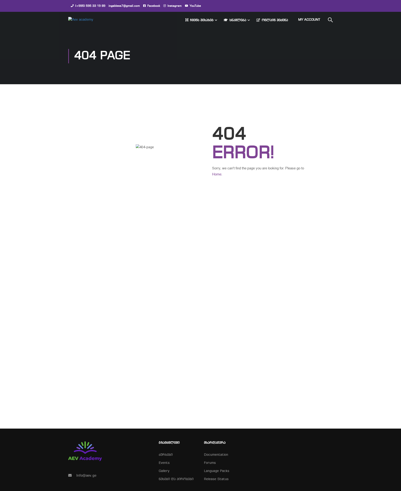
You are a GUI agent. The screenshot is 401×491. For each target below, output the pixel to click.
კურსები (166, 455)
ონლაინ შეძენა (275, 20)
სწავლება (238, 20)
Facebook (153, 6)
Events (164, 463)
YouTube (195, 6)
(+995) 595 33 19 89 (90, 6)
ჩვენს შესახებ (201, 20)
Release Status (216, 479)
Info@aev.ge (86, 476)
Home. (217, 174)
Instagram (175, 6)
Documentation (216, 455)
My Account (309, 20)
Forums (210, 463)
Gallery (164, 471)
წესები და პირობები (176, 479)
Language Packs (216, 471)
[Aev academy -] (86, 20)
